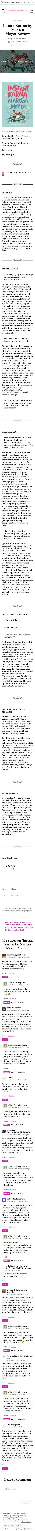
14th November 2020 (19, 42)
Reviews (17, 21)
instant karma (10, 911)
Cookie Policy (26, 1522)
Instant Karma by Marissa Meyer (17, 132)
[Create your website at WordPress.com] (17, 2)
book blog (8, 908)
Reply (5, 977)
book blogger (17, 908)
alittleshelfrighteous (20, 38)
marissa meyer (21, 911)
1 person (11, 973)
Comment (26, 1503)
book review (27, 908)
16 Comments (19, 45)
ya (28, 911)
